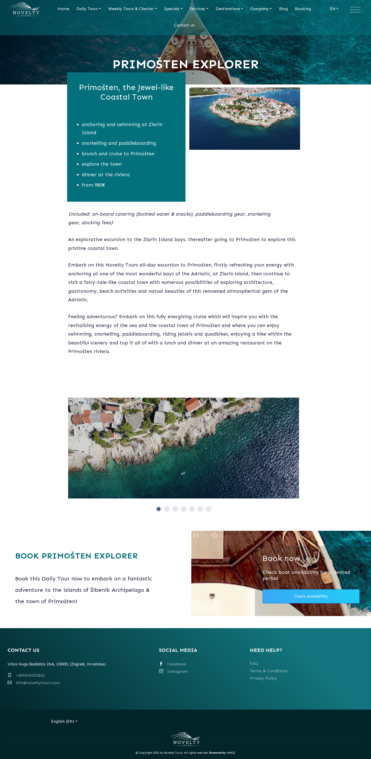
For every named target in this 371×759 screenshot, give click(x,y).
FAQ (254, 663)
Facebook (176, 664)
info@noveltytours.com (38, 682)
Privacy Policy (263, 678)
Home (63, 8)
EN (332, 8)
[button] (159, 509)
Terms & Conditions (269, 670)
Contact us (184, 25)
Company (259, 8)
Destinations (228, 8)
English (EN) (62, 721)
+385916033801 (30, 675)
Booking (303, 8)
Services (197, 8)
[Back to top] (357, 745)
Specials (171, 8)
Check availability (311, 596)
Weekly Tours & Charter (131, 8)
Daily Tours (87, 8)
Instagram (177, 671)
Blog (283, 8)
